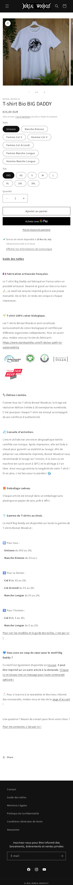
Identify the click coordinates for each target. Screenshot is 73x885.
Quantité (7, 191)
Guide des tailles (16, 797)
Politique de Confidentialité (23, 813)
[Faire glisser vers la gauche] (29, 92)
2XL (20, 183)
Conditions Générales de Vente (25, 821)
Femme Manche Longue (20, 153)
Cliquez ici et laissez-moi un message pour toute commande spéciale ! (36, 674)
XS (21, 175)
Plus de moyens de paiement (36, 229)
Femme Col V (14, 137)
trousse (51, 665)
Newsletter (13, 829)
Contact (11, 789)
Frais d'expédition (22, 117)
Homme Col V (39, 137)
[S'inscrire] (62, 856)
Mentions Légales (17, 805)
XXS (8, 175)
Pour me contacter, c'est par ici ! (22, 726)
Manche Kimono (34, 129)
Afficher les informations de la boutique (29, 248)
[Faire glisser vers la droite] (44, 92)
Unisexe (11, 129)
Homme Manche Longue (20, 161)
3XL (33, 183)
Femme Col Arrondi (18, 145)
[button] (7, 6)
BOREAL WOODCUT (40, 883)
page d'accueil (61, 699)
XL (7, 183)
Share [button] (10, 757)
